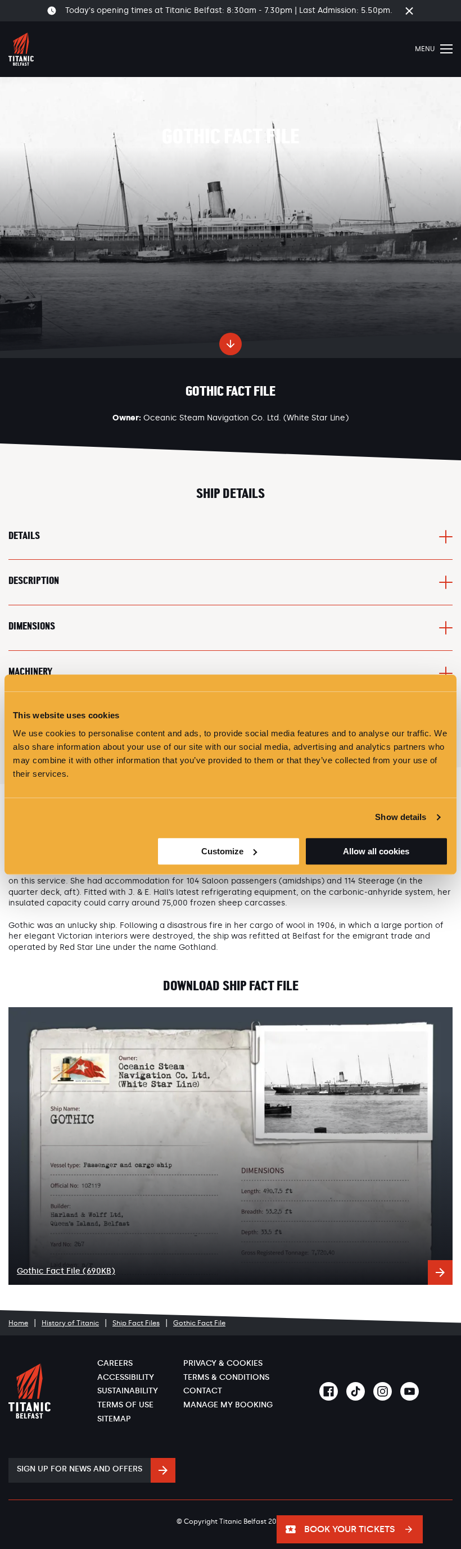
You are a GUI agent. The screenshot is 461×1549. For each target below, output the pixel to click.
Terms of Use (125, 1405)
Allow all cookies (376, 851)
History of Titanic (70, 1323)
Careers (115, 1363)
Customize (222, 851)
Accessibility (125, 1377)
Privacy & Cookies (223, 1363)
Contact (202, 1391)
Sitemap (114, 1419)
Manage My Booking (228, 1405)
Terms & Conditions (226, 1377)
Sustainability (127, 1391)
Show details (400, 817)
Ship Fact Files (136, 1323)
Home (18, 1323)
